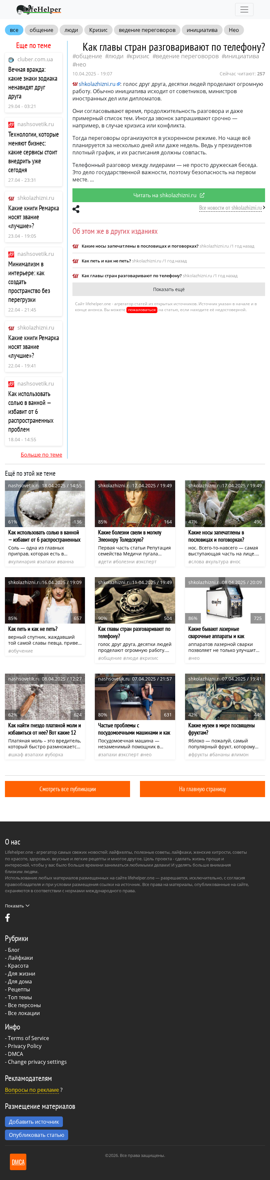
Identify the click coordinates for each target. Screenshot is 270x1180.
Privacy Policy (24, 1046)
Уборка (55, 754)
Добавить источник (34, 1121)
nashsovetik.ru (35, 124)
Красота (18, 965)
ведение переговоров (147, 30)
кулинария (23, 561)
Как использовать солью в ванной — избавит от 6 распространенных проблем (31, 411)
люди (71, 30)
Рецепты (19, 989)
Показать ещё (169, 289)
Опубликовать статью (36, 1135)
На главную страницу (202, 789)
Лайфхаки (20, 957)
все (14, 30)
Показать (14, 906)
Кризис (98, 30)
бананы (221, 754)
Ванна (67, 561)
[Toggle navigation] (244, 9)
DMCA (15, 1054)
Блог (14, 949)
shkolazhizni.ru (35, 197)
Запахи (48, 561)
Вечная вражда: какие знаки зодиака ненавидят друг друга (32, 82)
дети (106, 561)
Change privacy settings (37, 1061)
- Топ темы (18, 997)
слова (197, 561)
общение (41, 30)
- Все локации (22, 1013)
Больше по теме (41, 454)
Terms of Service (28, 1038)
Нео (234, 30)
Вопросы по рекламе (32, 1089)
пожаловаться (142, 309)
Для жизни (21, 973)
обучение (22, 651)
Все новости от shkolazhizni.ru (230, 207)
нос (237, 561)
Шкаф (17, 754)
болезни (125, 561)
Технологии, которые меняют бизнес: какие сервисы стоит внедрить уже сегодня (33, 152)
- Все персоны (23, 1005)
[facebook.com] (7, 919)
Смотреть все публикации (68, 789)
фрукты (199, 754)
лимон (241, 754)
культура (218, 561)
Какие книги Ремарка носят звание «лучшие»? (33, 216)
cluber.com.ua (35, 59)
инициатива (202, 30)
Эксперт (148, 561)
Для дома (20, 981)
